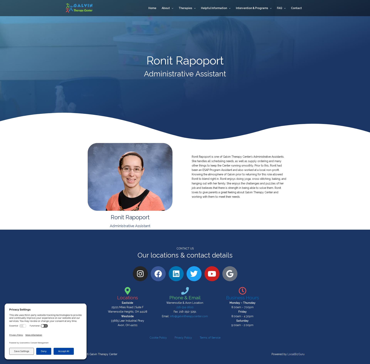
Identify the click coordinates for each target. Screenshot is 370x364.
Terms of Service (210, 337)
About (166, 8)
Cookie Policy (158, 337)
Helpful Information (214, 8)
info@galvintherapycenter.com (189, 316)
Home (152, 8)
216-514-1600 (184, 307)
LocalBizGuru (296, 354)
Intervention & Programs (252, 8)
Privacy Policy (183, 337)
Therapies (185, 8)
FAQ (279, 8)
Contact (296, 8)
